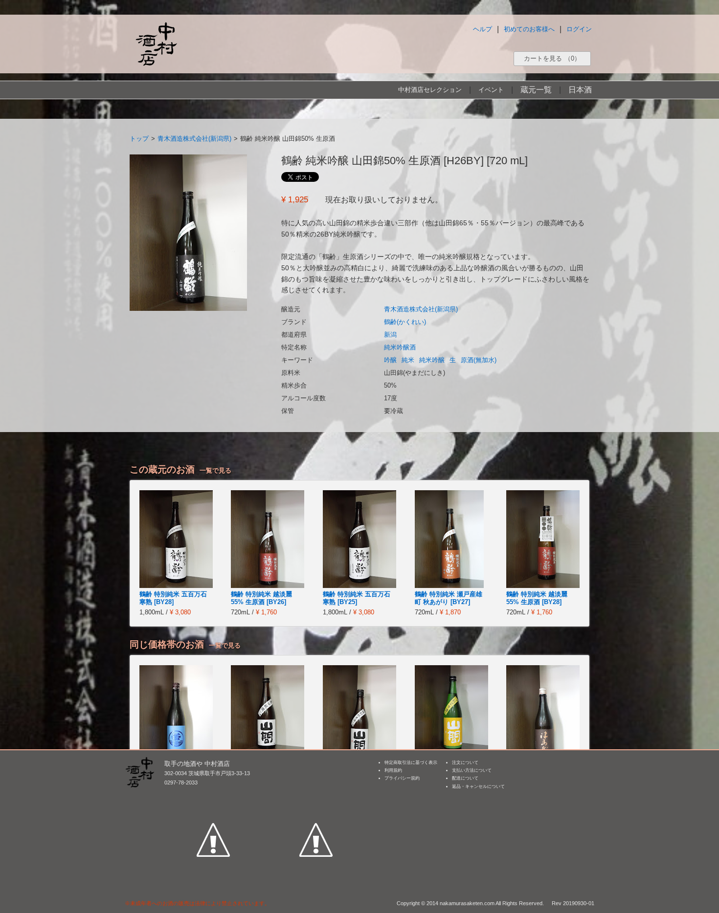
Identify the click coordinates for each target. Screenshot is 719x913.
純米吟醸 (432, 360)
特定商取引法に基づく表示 (410, 762)
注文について (465, 762)
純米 (408, 360)
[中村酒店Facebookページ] (213, 795)
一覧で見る (215, 470)
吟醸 (390, 360)
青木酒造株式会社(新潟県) (194, 138)
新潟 (390, 334)
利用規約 (393, 770)
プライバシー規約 (402, 778)
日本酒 (580, 90)
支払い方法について (472, 770)
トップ (139, 138)
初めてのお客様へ (529, 29)
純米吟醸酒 (400, 347)
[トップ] (156, 43)
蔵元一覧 (536, 90)
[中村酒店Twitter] (316, 795)
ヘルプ (482, 29)
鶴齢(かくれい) (405, 322)
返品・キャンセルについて (478, 786)
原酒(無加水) (478, 360)
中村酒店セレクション (430, 89)
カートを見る (552, 58)
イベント (491, 89)
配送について (465, 778)
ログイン (579, 29)
